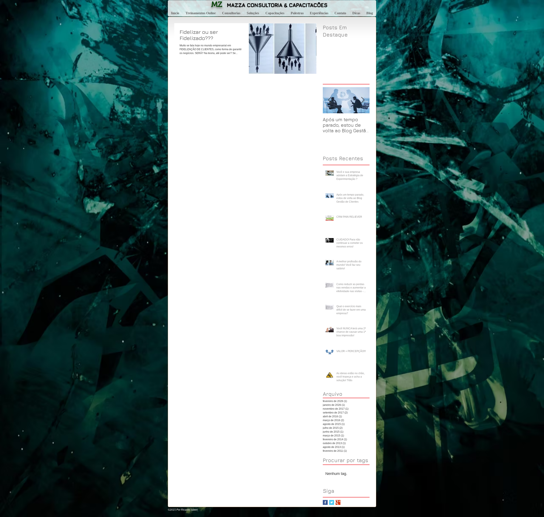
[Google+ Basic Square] (338, 502)
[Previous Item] (330, 100)
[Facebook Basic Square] (325, 502)
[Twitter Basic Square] (331, 502)
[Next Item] (363, 100)
